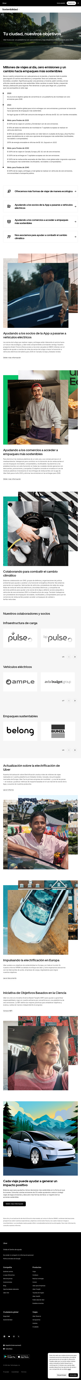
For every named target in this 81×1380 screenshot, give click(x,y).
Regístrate (71, 3)
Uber (4, 3)
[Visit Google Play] (10, 1357)
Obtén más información (14, 1204)
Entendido (73, 1375)
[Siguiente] (74, 656)
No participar (61, 1375)
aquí (69, 1369)
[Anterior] (69, 656)
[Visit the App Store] (23, 1357)
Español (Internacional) (13, 1345)
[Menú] (78, 3)
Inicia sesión (61, 3)
